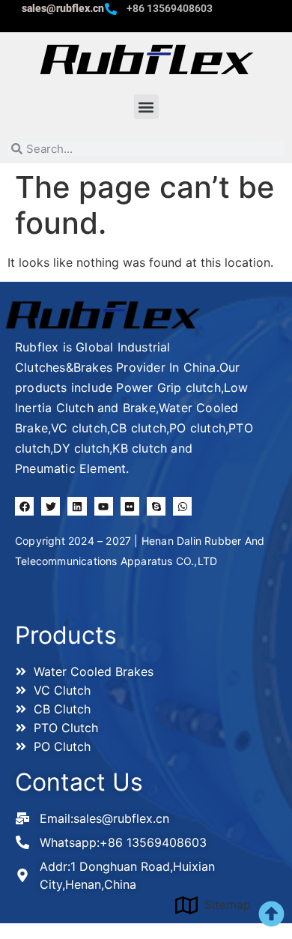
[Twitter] (50, 506)
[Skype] (156, 506)
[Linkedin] (76, 506)
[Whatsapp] (182, 506)
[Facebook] (24, 506)
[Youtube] (103, 506)
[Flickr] (130, 506)
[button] (146, 106)
